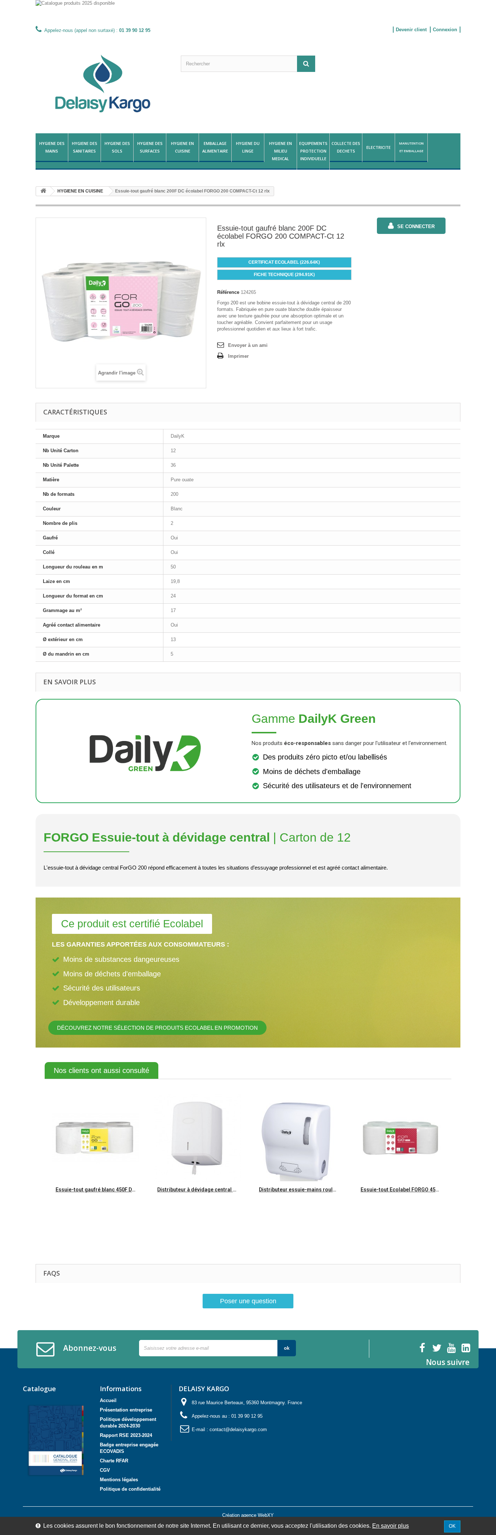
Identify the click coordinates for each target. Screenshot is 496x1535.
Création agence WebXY (248, 1515)
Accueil (108, 1400)
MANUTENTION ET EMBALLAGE (411, 147)
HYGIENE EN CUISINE (182, 147)
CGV (105, 1470)
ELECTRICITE (378, 147)
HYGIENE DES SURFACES (150, 147)
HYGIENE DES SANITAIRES (84, 147)
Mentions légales (119, 1479)
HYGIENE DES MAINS (52, 147)
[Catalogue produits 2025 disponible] (248, 12)
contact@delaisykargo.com (238, 1429)
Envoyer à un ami (248, 345)
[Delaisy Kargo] (103, 83)
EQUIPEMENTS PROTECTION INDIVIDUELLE (313, 151)
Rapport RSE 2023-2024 (126, 1435)
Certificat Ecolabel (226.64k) (284, 262)
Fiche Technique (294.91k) (284, 274)
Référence (228, 292)
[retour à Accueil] (43, 191)
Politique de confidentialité (130, 1489)
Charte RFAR (114, 1460)
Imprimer (238, 356)
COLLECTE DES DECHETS (346, 147)
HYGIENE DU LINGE (248, 147)
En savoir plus (390, 1526)
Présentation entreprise (126, 1410)
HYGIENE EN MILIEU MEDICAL (280, 151)
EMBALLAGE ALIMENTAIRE (215, 147)
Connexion (445, 29)
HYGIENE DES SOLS (117, 147)
